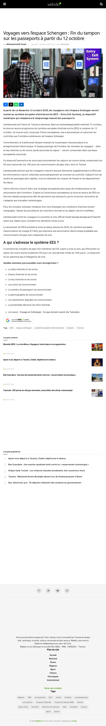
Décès (80, 702)
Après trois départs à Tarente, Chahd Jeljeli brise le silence (29, 360)
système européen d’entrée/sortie (49, 328)
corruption (27, 702)
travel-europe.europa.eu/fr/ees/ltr (83, 217)
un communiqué (64, 124)
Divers (53, 662)
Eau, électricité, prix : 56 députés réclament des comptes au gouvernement (44, 482)
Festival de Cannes (50, 707)
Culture (53, 673)
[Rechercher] (101, 4)
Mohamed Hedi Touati (16, 44)
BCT (50, 697)
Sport (53, 669)
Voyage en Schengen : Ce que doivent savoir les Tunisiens (50, 312)
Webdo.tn (40, 721)
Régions (53, 666)
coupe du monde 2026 (64, 702)
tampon (70, 328)
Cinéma (68, 697)
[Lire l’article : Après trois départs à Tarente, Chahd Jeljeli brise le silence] (97, 362)
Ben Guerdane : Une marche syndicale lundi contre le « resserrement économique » (39, 375)
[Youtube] (57, 590)
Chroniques (53, 676)
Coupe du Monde (43, 702)
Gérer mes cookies (53, 688)
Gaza (48, 712)
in (21, 104)
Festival (35, 707)
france (84, 707)
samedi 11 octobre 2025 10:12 (43, 44)
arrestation (40, 697)
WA (16, 105)
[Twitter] (48, 590)
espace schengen (23, 328)
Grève (56, 712)
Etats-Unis (23, 707)
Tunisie (80, 328)
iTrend (73, 721)
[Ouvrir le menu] (4, 4)
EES (11, 328)
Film (64, 707)
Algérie (21, 697)
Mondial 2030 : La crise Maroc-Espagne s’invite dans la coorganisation (34, 344)
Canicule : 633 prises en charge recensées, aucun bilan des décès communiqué (37, 390)
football (73, 707)
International (53, 680)
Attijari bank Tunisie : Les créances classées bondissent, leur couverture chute (46, 470)
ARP (29, 697)
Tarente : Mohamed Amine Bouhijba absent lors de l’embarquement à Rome (45, 476)
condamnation (81, 697)
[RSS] (67, 590)
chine (58, 697)
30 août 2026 (9, 353)
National (65, 44)
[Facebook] (39, 590)
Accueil (53, 655)
